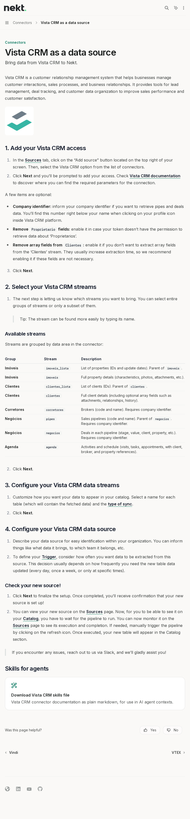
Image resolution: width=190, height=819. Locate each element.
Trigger (49, 556)
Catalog (30, 618)
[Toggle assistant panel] (176, 8)
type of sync (120, 503)
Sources (33, 160)
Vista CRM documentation (155, 175)
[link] (95, 693)
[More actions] (183, 7)
